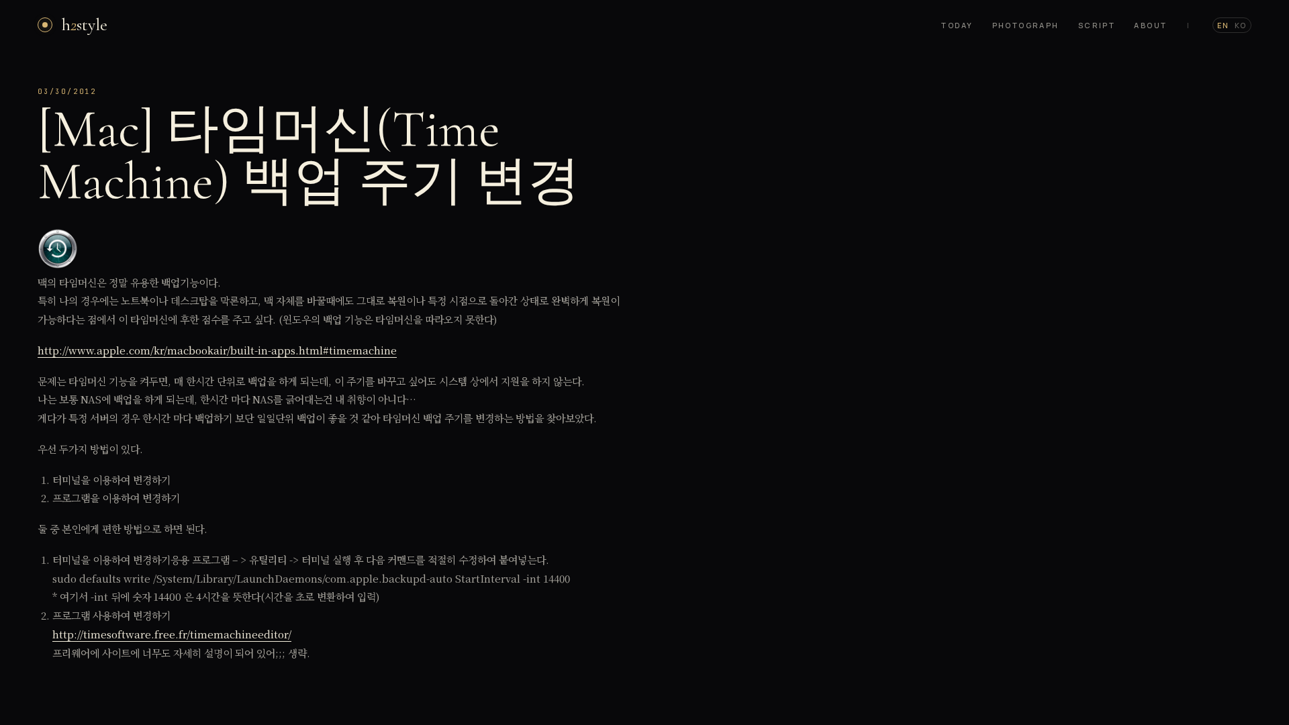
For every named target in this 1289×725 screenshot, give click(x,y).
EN (1223, 25)
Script (1097, 25)
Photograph (1025, 25)
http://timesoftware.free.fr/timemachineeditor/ (171, 634)
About (1150, 25)
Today (957, 25)
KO (1241, 25)
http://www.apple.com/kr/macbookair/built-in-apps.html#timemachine (217, 350)
